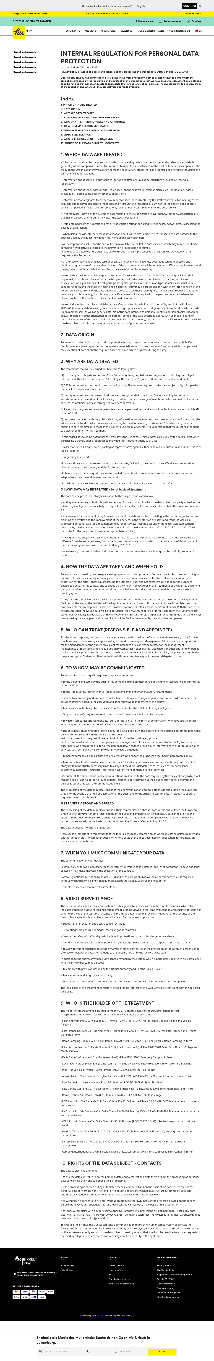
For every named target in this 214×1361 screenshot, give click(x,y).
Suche (162, 1351)
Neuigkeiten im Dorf (179, 31)
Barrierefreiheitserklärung (121, 1284)
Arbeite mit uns (116, 1265)
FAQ (111, 1275)
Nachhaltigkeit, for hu (119, 1279)
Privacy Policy (164, 1265)
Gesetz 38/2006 (165, 1279)
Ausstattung (108, 31)
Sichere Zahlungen (26, 1286)
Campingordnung (165, 1288)
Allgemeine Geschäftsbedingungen (174, 1275)
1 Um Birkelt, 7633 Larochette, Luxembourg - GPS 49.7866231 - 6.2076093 (37, 1274)
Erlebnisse (126, 31)
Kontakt (65, 1258)
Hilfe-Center (67, 1270)
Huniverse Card (116, 1270)
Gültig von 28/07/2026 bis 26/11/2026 (30, 14)
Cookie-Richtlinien (166, 1270)
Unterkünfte (73, 31)
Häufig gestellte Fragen (150, 31)
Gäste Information (166, 1284)
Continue (189, 6)
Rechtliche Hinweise (168, 1258)
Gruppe (112, 1258)
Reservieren (193, 14)
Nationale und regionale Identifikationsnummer (168, 1295)
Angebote (90, 31)
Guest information (26, 52)
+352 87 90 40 (68, 1265)
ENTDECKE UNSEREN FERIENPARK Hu (32, 21)
